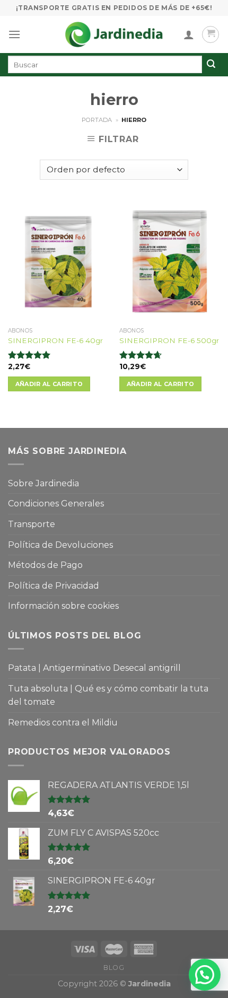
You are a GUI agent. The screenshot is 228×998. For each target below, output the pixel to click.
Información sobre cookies (63, 606)
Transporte (31, 524)
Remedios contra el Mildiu (63, 722)
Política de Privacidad (53, 586)
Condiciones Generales (56, 503)
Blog (113, 967)
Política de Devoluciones (60, 545)
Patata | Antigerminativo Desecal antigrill (94, 668)
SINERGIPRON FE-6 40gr (55, 340)
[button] (205, 975)
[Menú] (14, 34)
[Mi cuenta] (188, 34)
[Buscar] (211, 65)
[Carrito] (210, 34)
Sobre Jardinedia (43, 483)
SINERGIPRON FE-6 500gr (169, 340)
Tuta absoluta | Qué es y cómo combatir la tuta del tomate (108, 695)
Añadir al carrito (49, 384)
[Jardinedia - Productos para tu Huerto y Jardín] (114, 34)
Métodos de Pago (45, 565)
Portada (97, 120)
